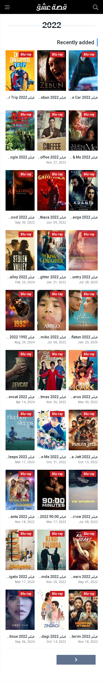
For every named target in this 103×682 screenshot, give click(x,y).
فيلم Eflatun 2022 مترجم (78, 337)
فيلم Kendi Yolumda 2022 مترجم (39, 577)
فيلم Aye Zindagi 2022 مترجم (42, 636)
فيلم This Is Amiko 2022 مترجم (40, 337)
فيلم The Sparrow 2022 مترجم (73, 517)
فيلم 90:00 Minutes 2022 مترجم (40, 517)
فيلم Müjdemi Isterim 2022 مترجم (70, 636)
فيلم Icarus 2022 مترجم (78, 397)
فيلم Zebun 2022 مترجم (47, 97)
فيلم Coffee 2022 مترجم (46, 157)
